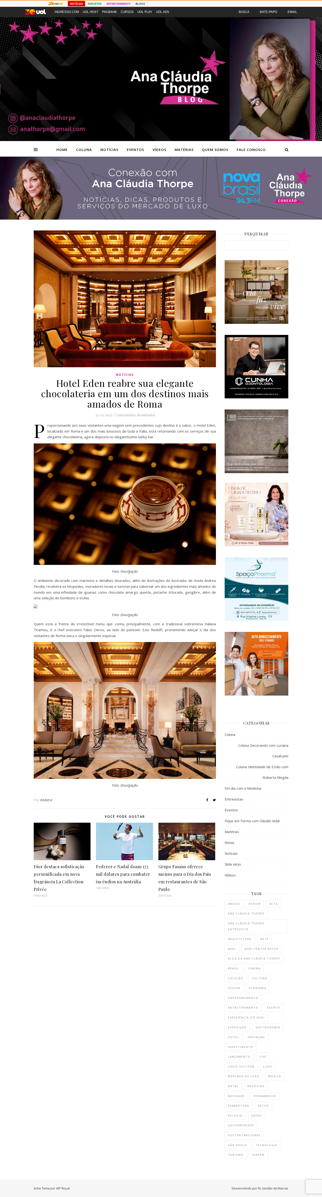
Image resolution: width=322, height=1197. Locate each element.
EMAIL (292, 12)
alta (273, 903)
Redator (46, 800)
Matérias (184, 149)
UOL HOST (90, 12)
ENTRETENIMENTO (119, 3)
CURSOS (127, 12)
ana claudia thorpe (246, 913)
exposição (237, 1027)
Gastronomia (268, 1027)
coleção (235, 978)
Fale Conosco (251, 149)
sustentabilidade (244, 1135)
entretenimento (243, 1007)
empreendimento (243, 998)
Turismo (236, 1154)
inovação (256, 1037)
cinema (254, 968)
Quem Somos (215, 149)
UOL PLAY (144, 12)
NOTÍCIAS (76, 3)
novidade (236, 1096)
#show (255, 903)
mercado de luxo (244, 1076)
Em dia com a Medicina (243, 788)
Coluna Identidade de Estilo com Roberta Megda (262, 772)
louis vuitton (241, 1066)
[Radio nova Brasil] (161, 218)
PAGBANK (109, 12)
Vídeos (159, 149)
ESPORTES (95, 3)
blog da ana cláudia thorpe (254, 958)
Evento (273, 1007)
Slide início (233, 864)
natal (233, 1086)
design (234, 988)
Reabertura (238, 1105)
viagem (258, 1154)
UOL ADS (162, 12)
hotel (233, 1037)
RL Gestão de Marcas (273, 1188)
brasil (233, 968)
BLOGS (140, 3)
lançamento (239, 1056)
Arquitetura (240, 939)
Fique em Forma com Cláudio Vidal (252, 820)
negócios (256, 1086)
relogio (235, 1115)
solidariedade (241, 1125)
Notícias (109, 149)
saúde (256, 1115)
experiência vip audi (246, 1017)
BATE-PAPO (268, 12)
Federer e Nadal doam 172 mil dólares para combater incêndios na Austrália (123, 874)
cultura (259, 978)
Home (62, 149)
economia (258, 988)
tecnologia (266, 1145)
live (262, 1056)
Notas (230, 842)
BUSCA (244, 12)
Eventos (135, 149)
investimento (240, 1047)
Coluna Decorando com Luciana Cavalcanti (263, 750)
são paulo (237, 1145)
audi (232, 949)
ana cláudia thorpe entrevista (246, 926)
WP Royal (63, 1188)
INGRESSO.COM (67, 12)
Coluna (84, 149)
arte (264, 939)
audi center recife (262, 949)
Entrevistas (234, 799)
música (274, 1076)
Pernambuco (265, 1096)
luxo (267, 1066)
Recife (263, 1105)
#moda (234, 903)
